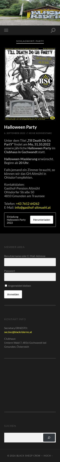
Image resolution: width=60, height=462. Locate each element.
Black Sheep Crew (30, 12)
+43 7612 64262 (27, 204)
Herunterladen (41, 219)
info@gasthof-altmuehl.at (33, 207)
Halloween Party (20, 127)
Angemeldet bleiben (19, 285)
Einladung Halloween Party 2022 (16, 219)
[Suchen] (49, 438)
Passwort (9, 270)
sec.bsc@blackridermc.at (18, 332)
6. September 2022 (14, 133)
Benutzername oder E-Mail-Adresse (24, 256)
